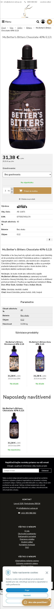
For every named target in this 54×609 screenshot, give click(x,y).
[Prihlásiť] (43, 21)
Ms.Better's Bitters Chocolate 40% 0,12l (13, 409)
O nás (27, 531)
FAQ (27, 547)
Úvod (3, 28)
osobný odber (45, 2)
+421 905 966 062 (28, 513)
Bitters (29, 28)
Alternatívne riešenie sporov (27, 560)
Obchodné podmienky (27, 533)
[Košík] (49, 21)
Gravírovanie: (9, 168)
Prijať (27, 590)
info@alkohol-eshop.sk (12, 2)
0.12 (22, 320)
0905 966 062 (32, 2)
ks (9, 190)
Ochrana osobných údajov (27, 563)
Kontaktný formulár (27, 544)
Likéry (19, 28)
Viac (11, 28)
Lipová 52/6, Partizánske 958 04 (27, 503)
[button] (49, 599)
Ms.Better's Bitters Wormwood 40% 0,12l (14, 343)
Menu (7, 21)
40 (22, 310)
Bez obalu (25, 315)
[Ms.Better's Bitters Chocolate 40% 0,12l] (27, 96)
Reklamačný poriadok (27, 536)
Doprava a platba (27, 539)
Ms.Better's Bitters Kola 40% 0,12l (40, 343)
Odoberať (45, 471)
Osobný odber (27, 542)
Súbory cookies (27, 566)
